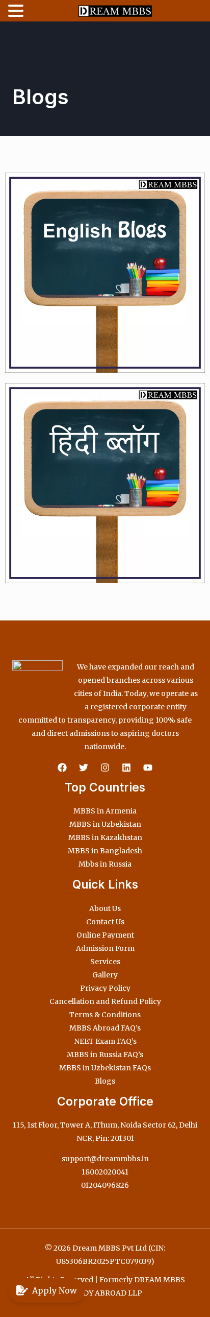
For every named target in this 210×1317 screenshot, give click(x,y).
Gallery (105, 974)
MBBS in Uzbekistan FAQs (105, 1067)
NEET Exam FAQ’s (105, 1041)
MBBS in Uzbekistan (105, 824)
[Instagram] (105, 767)
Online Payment (105, 935)
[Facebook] (62, 767)
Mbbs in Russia (105, 864)
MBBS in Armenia (105, 811)
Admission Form (105, 948)
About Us (105, 908)
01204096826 (105, 1185)
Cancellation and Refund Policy (105, 1001)
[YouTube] (147, 767)
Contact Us (105, 921)
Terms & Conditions (105, 1014)
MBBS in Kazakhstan (105, 837)
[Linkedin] (126, 767)
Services (105, 961)
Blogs (105, 1081)
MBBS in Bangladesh (105, 850)
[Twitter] (83, 767)
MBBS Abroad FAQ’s (105, 1028)
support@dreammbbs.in (105, 1158)
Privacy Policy (105, 988)
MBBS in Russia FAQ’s (105, 1054)
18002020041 (105, 1172)
